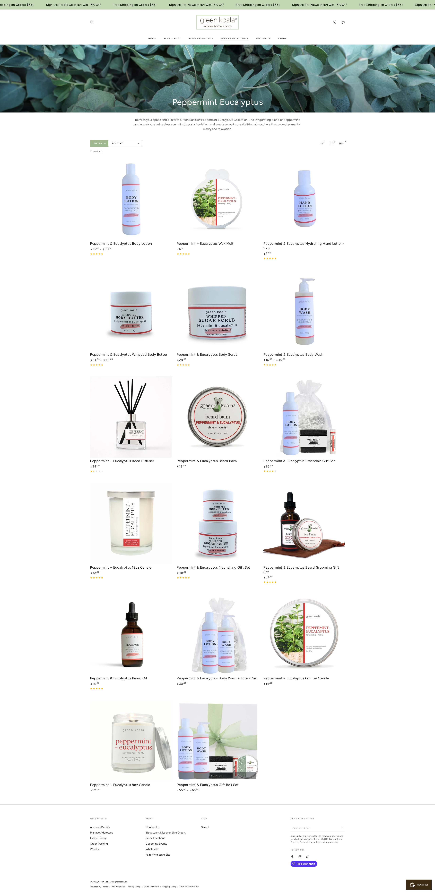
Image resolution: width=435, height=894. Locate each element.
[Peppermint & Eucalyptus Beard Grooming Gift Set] (304, 523)
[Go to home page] (217, 22)
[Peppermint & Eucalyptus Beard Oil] (131, 634)
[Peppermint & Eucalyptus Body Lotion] (131, 199)
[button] (92, 22)
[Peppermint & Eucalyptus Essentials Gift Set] (304, 417)
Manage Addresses (101, 832)
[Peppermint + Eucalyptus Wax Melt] (217, 199)
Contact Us (152, 827)
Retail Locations (155, 838)
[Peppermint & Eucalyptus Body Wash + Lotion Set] (217, 634)
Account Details (100, 827)
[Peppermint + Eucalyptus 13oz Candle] (131, 523)
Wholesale (152, 849)
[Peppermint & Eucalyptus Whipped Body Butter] (131, 310)
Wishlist (95, 849)
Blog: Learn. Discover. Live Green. (166, 832)
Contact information (189, 886)
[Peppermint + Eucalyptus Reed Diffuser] (131, 417)
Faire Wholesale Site (158, 854)
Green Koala (103, 882)
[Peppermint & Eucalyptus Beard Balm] (217, 417)
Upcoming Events (156, 843)
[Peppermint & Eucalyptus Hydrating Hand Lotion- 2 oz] (304, 199)
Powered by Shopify (99, 887)
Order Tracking (99, 843)
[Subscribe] (343, 828)
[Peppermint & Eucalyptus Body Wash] (304, 310)
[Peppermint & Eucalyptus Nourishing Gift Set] (217, 523)
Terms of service (151, 886)
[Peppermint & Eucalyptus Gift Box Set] (217, 741)
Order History (98, 838)
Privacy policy (134, 886)
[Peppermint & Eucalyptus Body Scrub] (217, 310)
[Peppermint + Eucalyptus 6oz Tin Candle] (304, 634)
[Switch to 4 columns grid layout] (341, 143)
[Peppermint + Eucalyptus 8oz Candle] (131, 741)
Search (205, 827)
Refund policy (118, 886)
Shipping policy (169, 886)
